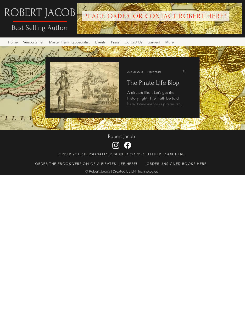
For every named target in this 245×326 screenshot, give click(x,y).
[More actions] (185, 71)
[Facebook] (127, 145)
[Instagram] (116, 145)
